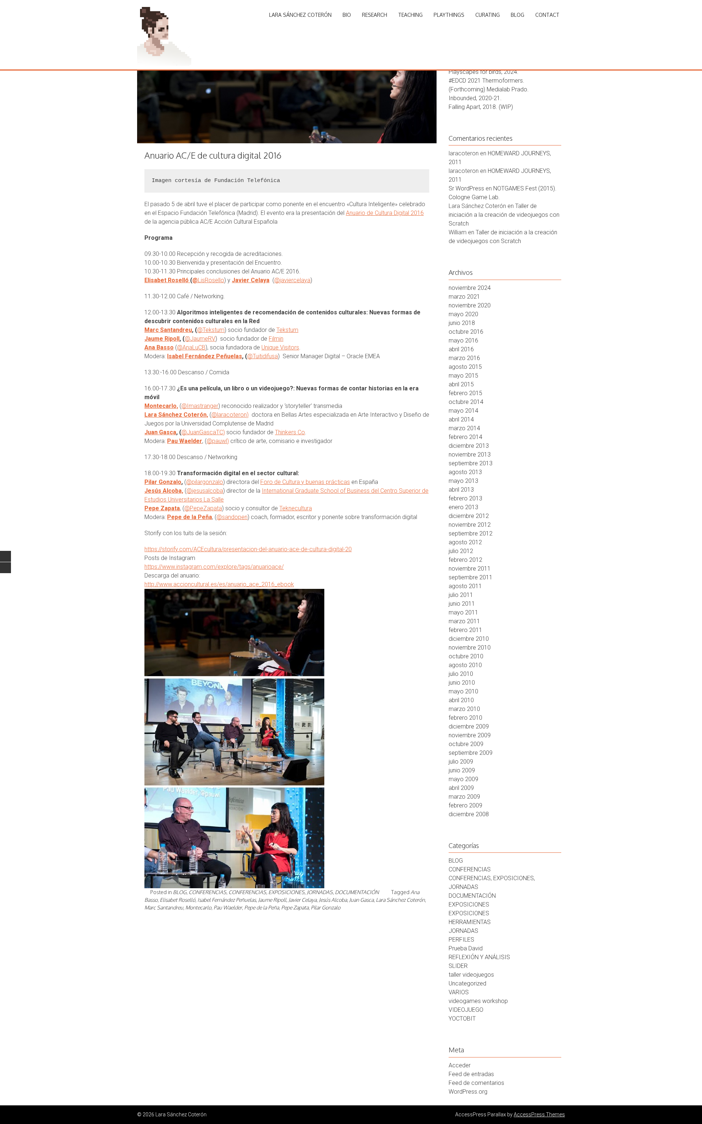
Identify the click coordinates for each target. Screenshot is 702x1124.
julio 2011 (461, 594)
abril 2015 (461, 384)
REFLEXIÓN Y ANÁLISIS (479, 957)
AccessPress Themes (539, 1114)
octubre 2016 (466, 331)
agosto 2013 (465, 472)
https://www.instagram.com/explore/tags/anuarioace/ (214, 566)
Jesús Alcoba (333, 900)
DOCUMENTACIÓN (357, 892)
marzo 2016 (464, 358)
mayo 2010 (463, 691)
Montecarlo (198, 907)
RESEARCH (374, 15)
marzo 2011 (464, 621)
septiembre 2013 (470, 463)
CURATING (487, 15)
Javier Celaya (250, 280)
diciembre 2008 (469, 814)
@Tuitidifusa (262, 356)
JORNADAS (463, 930)
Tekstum (287, 329)
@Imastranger (199, 405)
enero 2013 (463, 507)
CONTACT (547, 15)
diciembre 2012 (469, 515)
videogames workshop (478, 1001)
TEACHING (410, 15)
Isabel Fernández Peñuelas (204, 356)
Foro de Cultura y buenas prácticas (305, 481)
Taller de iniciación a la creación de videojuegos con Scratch (504, 215)
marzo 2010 (464, 708)
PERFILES (461, 939)
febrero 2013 (465, 498)
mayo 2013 (463, 480)
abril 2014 (461, 419)
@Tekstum (210, 329)
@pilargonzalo (204, 481)
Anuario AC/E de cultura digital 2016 (213, 155)
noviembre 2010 (470, 647)
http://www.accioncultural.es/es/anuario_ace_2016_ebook (219, 584)
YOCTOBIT (462, 1018)
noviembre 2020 (470, 305)
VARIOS (459, 992)
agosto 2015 (465, 366)
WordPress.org (468, 1091)
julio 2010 (461, 673)
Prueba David (466, 948)
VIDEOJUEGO (466, 1009)
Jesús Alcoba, (163, 490)
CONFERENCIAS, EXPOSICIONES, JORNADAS (281, 892)
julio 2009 (461, 761)
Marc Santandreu (168, 329)
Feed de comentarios (476, 1082)
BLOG (517, 15)
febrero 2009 (465, 805)
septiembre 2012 (470, 533)
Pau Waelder (184, 441)
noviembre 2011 (470, 568)
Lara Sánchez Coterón (400, 900)
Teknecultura (295, 508)
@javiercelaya (292, 280)
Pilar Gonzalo (162, 481)
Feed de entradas (471, 1074)
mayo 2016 (463, 340)
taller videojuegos (471, 974)
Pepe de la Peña (189, 517)
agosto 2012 (465, 542)
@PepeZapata (203, 508)
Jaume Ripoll (162, 338)
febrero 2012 (465, 559)
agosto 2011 (465, 586)
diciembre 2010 (469, 638)
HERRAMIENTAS (470, 922)
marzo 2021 (464, 296)
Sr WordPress (466, 188)
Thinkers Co (290, 432)
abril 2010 (461, 700)
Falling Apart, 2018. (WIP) (481, 106)
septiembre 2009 (470, 752)
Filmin (276, 338)
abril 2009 (461, 787)
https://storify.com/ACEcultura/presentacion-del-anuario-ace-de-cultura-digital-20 (248, 549)
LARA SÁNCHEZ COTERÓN (300, 15)
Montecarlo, (161, 405)
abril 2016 (461, 349)
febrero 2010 (465, 717)
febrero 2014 (465, 437)
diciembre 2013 (469, 445)
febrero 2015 (465, 393)
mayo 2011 (463, 612)
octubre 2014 (466, 401)
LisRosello (211, 280)
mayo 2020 (463, 314)
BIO (347, 15)
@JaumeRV (200, 338)
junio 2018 (462, 322)
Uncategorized (467, 983)
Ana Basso (159, 347)
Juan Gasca (160, 432)
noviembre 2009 (470, 735)
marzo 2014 (464, 428)
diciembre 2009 (469, 726)
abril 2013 (461, 489)
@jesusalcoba (204, 490)
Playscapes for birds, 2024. (483, 71)
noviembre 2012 (470, 524)
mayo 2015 (463, 375)
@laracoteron (229, 414)
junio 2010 (462, 682)
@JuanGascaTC (202, 432)
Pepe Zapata (162, 508)
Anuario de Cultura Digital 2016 (385, 212)
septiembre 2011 (470, 577)
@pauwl (217, 441)
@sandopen (232, 517)
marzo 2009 (464, 796)
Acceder (460, 1065)
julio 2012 (461, 551)
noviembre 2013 (470, 454)
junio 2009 (462, 770)
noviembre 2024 (470, 287)
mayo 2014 (463, 410)
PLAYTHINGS (449, 15)
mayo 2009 (463, 779)
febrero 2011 (465, 630)
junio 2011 (462, 603)
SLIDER (458, 965)
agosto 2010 (465, 665)
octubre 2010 (466, 656)
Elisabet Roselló (166, 280)
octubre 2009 (466, 744)
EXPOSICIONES (469, 904)
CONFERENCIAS (207, 892)
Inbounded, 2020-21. (475, 98)
